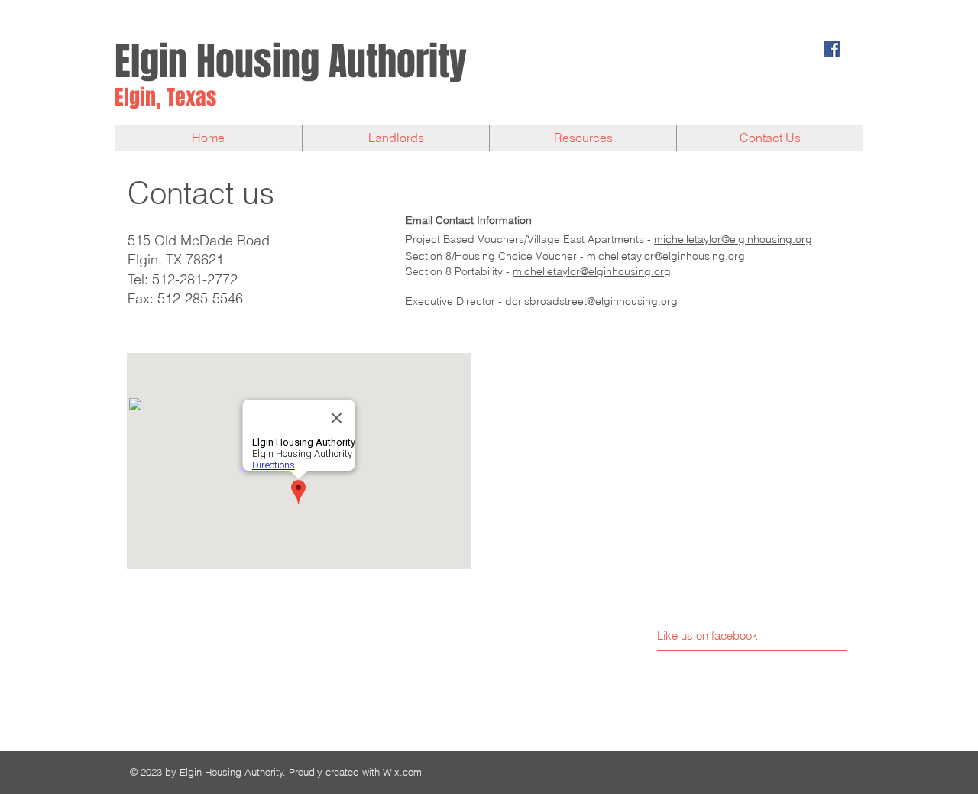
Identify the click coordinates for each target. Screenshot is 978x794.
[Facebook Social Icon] (832, 49)
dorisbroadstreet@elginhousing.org (591, 301)
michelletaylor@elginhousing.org (733, 239)
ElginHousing (217, 61)
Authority (398, 61)
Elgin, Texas (165, 97)
